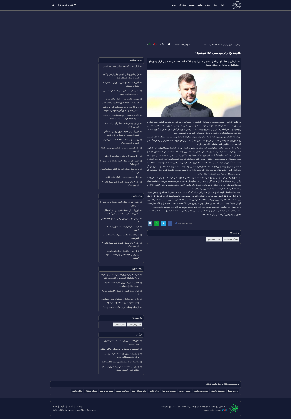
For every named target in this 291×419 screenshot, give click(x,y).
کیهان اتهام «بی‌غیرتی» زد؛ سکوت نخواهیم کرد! (120, 220)
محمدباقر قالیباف (218, 391)
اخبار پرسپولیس (135, 324)
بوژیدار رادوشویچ (214, 239)
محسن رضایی (185, 391)
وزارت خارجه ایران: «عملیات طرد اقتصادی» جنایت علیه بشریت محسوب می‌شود (120, 300)
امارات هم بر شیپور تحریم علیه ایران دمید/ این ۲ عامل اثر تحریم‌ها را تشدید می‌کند (120, 276)
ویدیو (174, 5)
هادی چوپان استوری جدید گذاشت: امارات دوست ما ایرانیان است (120, 284)
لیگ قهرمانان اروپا (139, 391)
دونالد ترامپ (154, 391)
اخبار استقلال (120, 324)
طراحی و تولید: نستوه (212, 410)
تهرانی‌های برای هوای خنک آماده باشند (122, 177)
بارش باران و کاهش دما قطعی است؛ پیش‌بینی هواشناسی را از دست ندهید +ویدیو (122, 254)
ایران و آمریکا (233, 391)
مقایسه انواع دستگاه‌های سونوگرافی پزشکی (120, 362)
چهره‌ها (192, 5)
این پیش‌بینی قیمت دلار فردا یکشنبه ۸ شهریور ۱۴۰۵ (122, 125)
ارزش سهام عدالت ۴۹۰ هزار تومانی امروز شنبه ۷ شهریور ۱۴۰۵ (121, 141)
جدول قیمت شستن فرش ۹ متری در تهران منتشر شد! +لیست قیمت (120, 368)
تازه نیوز (235, 5)
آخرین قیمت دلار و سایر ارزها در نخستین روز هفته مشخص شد (121, 92)
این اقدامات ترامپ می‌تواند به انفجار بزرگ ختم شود (121, 236)
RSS (55, 406)
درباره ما (80, 406)
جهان (215, 5)
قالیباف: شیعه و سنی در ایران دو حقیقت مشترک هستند (121, 84)
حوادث (200, 5)
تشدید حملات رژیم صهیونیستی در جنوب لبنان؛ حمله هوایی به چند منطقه (121, 117)
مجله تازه (182, 5)
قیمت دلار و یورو (106, 391)
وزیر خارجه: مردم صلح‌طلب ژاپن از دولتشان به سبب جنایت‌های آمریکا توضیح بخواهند (120, 108)
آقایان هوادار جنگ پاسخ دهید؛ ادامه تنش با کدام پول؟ (119, 162)
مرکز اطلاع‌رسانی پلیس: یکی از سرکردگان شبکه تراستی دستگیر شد (121, 76)
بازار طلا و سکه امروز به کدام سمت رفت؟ (121, 307)
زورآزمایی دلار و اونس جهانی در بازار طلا (122, 156)
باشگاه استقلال (91, 391)
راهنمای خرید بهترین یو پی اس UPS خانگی (119, 349)
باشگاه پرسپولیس (231, 239)
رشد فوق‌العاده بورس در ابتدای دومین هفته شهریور (120, 149)
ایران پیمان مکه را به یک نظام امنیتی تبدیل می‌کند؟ (119, 170)
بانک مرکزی (77, 391)
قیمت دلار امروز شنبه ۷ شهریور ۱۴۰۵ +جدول (122, 228)
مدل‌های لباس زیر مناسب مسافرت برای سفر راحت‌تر (121, 342)
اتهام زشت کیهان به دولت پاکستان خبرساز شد (120, 292)
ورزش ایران (227, 44)
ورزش (207, 5)
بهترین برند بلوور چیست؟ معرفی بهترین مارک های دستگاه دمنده (121, 355)
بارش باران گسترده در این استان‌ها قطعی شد (121, 68)
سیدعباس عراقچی (201, 391)
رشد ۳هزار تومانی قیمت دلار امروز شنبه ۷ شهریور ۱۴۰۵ (120, 183)
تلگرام (63, 406)
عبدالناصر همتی (122, 391)
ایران (222, 5)
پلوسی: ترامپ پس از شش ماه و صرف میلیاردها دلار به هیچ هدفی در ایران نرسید (120, 100)
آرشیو (71, 406)
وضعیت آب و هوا (169, 391)
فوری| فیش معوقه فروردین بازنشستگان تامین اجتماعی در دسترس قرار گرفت (121, 133)
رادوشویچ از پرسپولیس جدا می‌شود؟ (218, 53)
